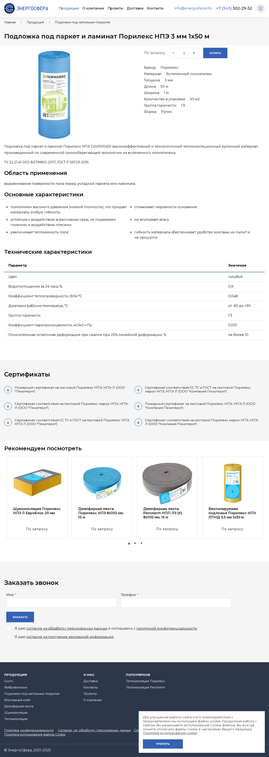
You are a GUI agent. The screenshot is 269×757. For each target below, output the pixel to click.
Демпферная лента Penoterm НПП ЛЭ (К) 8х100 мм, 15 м (162, 513)
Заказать (20, 617)
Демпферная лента (18, 706)
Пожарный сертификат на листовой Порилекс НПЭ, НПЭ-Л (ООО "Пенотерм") (70, 390)
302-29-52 (234, 8)
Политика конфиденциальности (28, 730)
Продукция (69, 8)
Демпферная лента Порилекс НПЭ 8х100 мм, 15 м (101, 513)
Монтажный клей (17, 700)
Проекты (115, 8)
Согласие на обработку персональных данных (94, 730)
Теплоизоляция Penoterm (145, 687)
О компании (93, 8)
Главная (10, 22)
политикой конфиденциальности (166, 628)
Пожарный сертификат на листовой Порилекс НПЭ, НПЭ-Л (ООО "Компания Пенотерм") (200, 406)
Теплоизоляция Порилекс (145, 681)
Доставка (135, 8)
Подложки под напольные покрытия (82, 22)
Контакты (155, 8)
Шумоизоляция (16, 713)
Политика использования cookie (170, 733)
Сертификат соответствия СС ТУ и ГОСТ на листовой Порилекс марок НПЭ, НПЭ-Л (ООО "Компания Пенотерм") (198, 390)
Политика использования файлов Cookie (34, 734)
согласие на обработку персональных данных (66, 628)
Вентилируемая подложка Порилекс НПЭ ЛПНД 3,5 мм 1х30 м (232, 513)
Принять (163, 743)
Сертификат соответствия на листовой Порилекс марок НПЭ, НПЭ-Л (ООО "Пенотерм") (72, 406)
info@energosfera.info (193, 8)
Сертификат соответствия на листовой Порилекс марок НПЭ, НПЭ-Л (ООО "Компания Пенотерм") (202, 422)
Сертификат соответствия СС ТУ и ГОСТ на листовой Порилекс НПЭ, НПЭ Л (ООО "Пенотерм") (72, 422)
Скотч (8, 681)
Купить (215, 53)
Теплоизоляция (15, 719)
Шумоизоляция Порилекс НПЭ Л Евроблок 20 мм (37, 511)
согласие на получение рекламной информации (70, 637)
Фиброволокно (15, 687)
